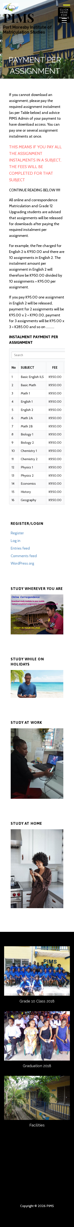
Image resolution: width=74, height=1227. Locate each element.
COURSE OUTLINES (29, 1174)
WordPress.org (22, 563)
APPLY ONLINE (44, 1174)
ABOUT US (29, 1167)
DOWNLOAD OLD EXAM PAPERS (44, 1187)
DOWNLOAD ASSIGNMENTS (44, 1180)
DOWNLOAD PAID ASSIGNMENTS (15, 1193)
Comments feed (24, 556)
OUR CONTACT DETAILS (59, 1167)
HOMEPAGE (15, 1167)
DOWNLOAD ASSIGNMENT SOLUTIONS (29, 1187)
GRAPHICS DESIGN (15, 1187)
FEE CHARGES (59, 1174)
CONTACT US (44, 1167)
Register (17, 533)
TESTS (29, 1193)
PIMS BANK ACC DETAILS (15, 1180)
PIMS (18, 17)
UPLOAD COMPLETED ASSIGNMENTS (59, 1180)
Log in (15, 540)
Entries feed (20, 548)
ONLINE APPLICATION (59, 1187)
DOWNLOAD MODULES (29, 1180)
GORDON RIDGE (44, 1193)
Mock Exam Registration (59, 1193)
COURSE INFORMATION (15, 1174)
